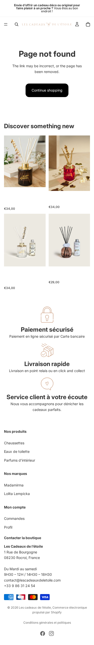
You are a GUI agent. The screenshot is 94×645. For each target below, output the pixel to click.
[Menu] (6, 24)
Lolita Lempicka (17, 494)
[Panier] (87, 24)
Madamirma (14, 485)
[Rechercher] (16, 24)
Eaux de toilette (17, 452)
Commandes (14, 519)
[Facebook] (43, 633)
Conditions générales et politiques (47, 622)
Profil (8, 527)
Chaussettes (14, 443)
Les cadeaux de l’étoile (35, 607)
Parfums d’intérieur (19, 460)
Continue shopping (47, 90)
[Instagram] (51, 633)
